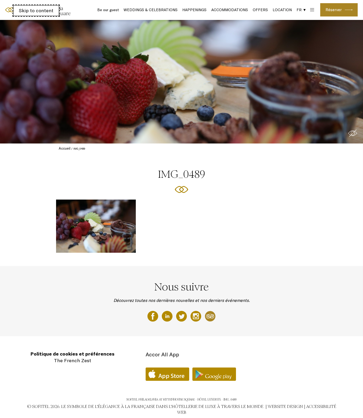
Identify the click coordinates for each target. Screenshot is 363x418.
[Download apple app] (167, 374)
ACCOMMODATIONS (229, 9)
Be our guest (108, 9)
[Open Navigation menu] (311, 10)
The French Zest (72, 360)
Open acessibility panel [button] (21, 9)
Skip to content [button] (36, 10)
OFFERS (260, 9)
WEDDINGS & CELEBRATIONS (151, 9)
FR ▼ (301, 9)
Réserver (334, 9)
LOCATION (282, 9)
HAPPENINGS (194, 9)
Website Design (285, 406)
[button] (353, 133)
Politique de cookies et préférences (73, 354)
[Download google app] (214, 374)
